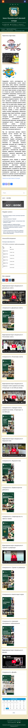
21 (16, 706)
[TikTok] (17, 4)
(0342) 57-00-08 (6, 24)
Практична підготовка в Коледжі (11, 178)
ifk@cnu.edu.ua (7, 25)
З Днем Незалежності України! (9, 218)
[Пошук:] (13, 192)
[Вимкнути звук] (22, 302)
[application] (14, 297)
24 (4, 708)
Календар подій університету (8, 241)
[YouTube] (12, 4)
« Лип (13, 712)
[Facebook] (10, 4)
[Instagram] (15, 4)
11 (7, 705)
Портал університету (12, 722)
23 (23, 706)
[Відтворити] (4, 302)
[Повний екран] (24, 302)
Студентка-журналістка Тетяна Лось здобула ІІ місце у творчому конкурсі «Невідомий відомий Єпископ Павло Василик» (13, 232)
